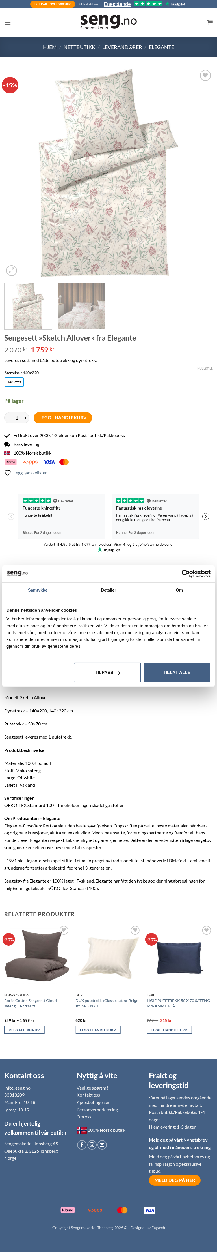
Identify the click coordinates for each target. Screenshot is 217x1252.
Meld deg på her (175, 1180)
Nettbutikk (79, 47)
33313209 (14, 1094)
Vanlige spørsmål (93, 1087)
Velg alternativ (24, 1030)
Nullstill (205, 368)
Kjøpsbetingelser (93, 1102)
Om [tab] (179, 589)
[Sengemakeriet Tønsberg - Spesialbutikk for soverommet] (108, 23)
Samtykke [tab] (37, 589)
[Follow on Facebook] (81, 1145)
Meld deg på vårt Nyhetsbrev (178, 1139)
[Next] (201, 173)
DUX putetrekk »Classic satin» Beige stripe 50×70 (106, 1003)
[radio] (14, 382)
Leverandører (122, 47)
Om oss (84, 1116)
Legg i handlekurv (63, 417)
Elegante (161, 47)
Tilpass (104, 672)
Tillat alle (176, 672)
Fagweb (158, 1227)
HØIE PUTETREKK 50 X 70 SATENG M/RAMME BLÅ (178, 1003)
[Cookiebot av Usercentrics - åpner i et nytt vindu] (186, 573)
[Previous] (15, 173)
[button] (7, 22)
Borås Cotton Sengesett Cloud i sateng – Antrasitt (31, 1003)
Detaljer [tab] (108, 589)
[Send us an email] (102, 1145)
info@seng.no (17, 1087)
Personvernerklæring (97, 1109)
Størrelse (12, 373)
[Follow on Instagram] (92, 1145)
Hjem (50, 47)
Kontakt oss (88, 1094)
